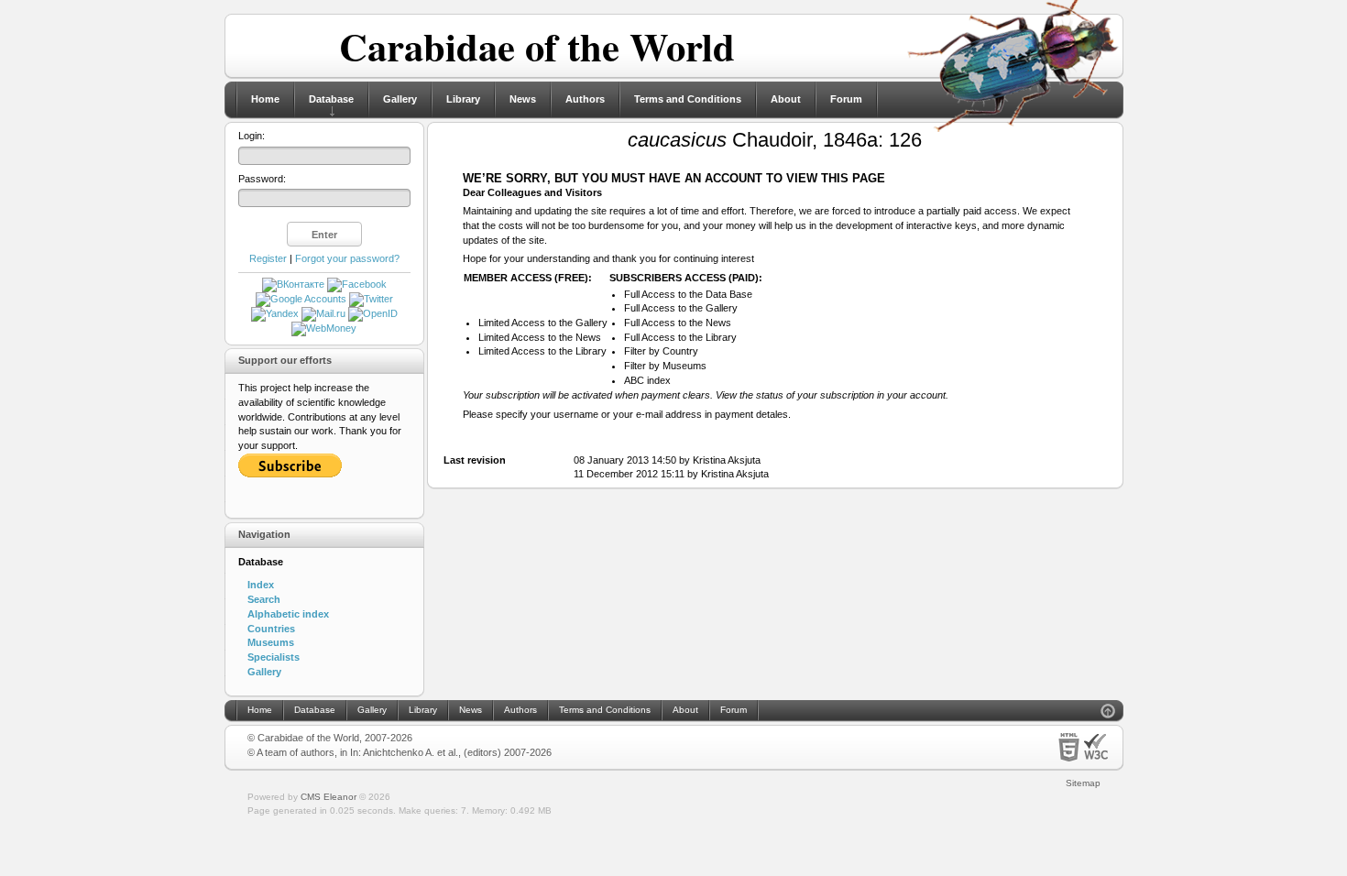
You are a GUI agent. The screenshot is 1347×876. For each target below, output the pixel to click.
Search (263, 599)
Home (265, 98)
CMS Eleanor (328, 797)
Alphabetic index (288, 613)
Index (260, 584)
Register (268, 258)
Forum (846, 98)
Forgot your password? (347, 258)
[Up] (1108, 713)
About (786, 98)
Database (331, 98)
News (522, 98)
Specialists (273, 657)
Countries (271, 628)
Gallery (400, 98)
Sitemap (1083, 783)
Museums (270, 642)
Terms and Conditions (687, 98)
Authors (585, 98)
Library (463, 98)
